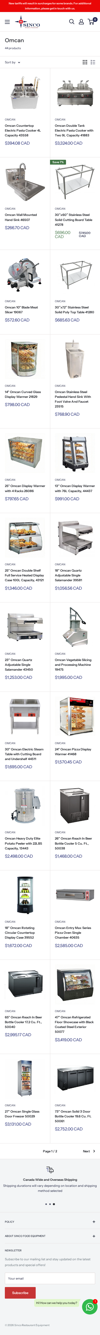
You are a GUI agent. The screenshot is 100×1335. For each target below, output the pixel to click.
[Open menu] (7, 22)
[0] (91, 22)
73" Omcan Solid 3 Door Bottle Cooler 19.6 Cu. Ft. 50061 (73, 1116)
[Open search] (72, 21)
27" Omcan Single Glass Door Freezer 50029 (22, 1113)
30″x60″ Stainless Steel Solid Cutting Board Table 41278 (73, 219)
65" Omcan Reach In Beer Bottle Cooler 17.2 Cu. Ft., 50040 (23, 1022)
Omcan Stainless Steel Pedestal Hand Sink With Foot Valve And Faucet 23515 (73, 399)
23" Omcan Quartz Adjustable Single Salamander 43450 (19, 664)
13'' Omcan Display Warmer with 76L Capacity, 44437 (75, 488)
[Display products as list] (93, 62)
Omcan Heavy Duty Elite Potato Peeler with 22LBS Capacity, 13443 (23, 843)
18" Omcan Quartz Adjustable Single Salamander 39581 (68, 575)
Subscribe (20, 1293)
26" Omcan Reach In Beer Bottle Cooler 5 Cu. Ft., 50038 (73, 843)
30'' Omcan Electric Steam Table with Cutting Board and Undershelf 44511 (24, 754)
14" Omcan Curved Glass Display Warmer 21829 (23, 394)
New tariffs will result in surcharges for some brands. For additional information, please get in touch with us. (50, 6)
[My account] (81, 21)
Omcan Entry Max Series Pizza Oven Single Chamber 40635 (73, 932)
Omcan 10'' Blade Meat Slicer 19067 (21, 309)
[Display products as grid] (85, 62)
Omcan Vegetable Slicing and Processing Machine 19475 (73, 664)
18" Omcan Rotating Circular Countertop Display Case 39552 (20, 932)
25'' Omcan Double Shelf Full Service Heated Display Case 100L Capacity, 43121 (24, 575)
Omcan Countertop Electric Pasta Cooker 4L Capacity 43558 (23, 130)
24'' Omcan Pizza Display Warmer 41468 (73, 751)
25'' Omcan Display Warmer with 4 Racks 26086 (25, 488)
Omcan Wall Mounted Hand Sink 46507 (21, 217)
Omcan (10, 119)
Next (86, 1151)
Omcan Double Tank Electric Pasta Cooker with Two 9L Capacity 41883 (74, 130)
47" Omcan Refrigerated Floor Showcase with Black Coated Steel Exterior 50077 (74, 1024)
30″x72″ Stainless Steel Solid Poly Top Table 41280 (74, 309)
